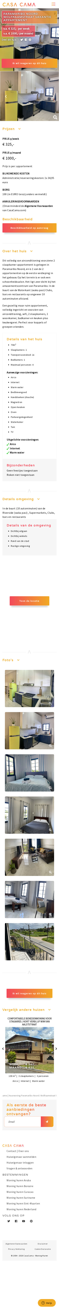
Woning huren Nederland (21, 1209)
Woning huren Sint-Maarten (23, 1203)
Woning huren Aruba (19, 1180)
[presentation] (6, 95)
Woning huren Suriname (21, 1197)
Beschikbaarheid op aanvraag (30, 227)
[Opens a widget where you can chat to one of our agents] (47, 1303)
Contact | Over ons (18, 1151)
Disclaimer (43, 1243)
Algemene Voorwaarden (39, 206)
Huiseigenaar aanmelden (21, 1156)
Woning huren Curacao (20, 1191)
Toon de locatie (29, 600)
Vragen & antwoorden (19, 1168)
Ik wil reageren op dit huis (30, 63)
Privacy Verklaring (16, 1249)
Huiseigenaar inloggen (20, 1162)
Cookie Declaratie (43, 1249)
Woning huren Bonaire (20, 1186)
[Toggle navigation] (53, 4)
